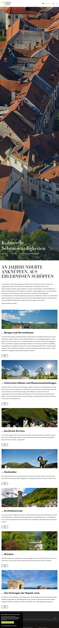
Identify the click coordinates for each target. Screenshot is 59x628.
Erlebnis (15, 253)
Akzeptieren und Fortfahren (8, 622)
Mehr (4, 355)
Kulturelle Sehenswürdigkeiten (30, 253)
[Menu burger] (53, 4)
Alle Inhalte (5, 253)
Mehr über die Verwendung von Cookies (9, 625)
